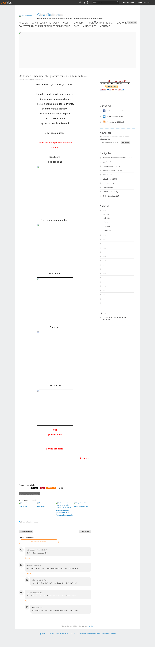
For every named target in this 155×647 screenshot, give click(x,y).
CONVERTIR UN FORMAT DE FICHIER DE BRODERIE (44, 26)
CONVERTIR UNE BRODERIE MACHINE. (114, 318)
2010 (104, 299)
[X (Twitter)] (84, 2)
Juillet (106, 218)
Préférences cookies (109, 634)
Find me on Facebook (114, 111)
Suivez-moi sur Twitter (114, 116)
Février (106, 226)
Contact (105, 26)
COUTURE (122, 23)
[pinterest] (88, 2)
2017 (104, 269)
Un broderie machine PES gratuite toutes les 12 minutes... (53, 75)
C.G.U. (73, 634)
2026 (104, 210)
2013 (104, 286)
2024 (104, 239)
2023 (104, 244)
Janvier (106, 230)
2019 (104, 261)
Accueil (23, 23)
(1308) (107, 175)
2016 (104, 273)
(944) (108, 187)
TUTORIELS (78, 23)
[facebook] (80, 2)
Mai (105, 222)
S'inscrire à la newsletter (29, 494)
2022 (104, 248)
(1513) (111, 166)
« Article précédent (26, 531)
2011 (104, 295)
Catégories (89, 26)
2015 (104, 278)
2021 (104, 252)
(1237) (110, 179)
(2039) (107, 162)
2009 (104, 303)
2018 (104, 265)
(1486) (113, 170)
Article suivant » (85, 531)
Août (105, 214)
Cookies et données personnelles (89, 634)
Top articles (42, 634)
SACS (76, 26)
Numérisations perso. (100, 23)
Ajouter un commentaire (39, 542)
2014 (104, 282)
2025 (104, 235)
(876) (110, 192)
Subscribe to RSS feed (115, 122)
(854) (111, 196)
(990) (108, 183)
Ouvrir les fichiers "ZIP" (45, 23)
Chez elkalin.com (49, 15)
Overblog (90, 626)
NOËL (65, 23)
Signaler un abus (62, 634)
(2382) (117, 158)
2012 (104, 290)
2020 (104, 256)
